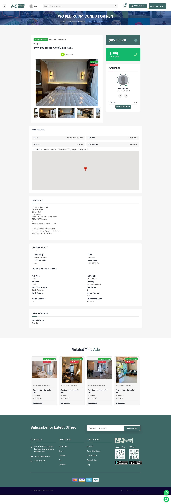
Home (64, 21)
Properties (72, 21)
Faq (60, 460)
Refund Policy (92, 460)
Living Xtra (123, 88)
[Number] (126, 96)
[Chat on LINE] (166, 499)
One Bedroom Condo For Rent (42, 391)
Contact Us (62, 465)
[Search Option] (115, 6)
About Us (90, 446)
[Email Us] (120, 96)
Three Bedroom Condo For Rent (126, 391)
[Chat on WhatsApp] (166, 492)
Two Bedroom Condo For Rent (70, 391)
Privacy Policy (92, 455)
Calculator (62, 455)
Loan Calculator (123, 107)
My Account (63, 446)
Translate (148, 9)
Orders (61, 451)
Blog (88, 465)
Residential (81, 21)
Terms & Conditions (93, 451)
